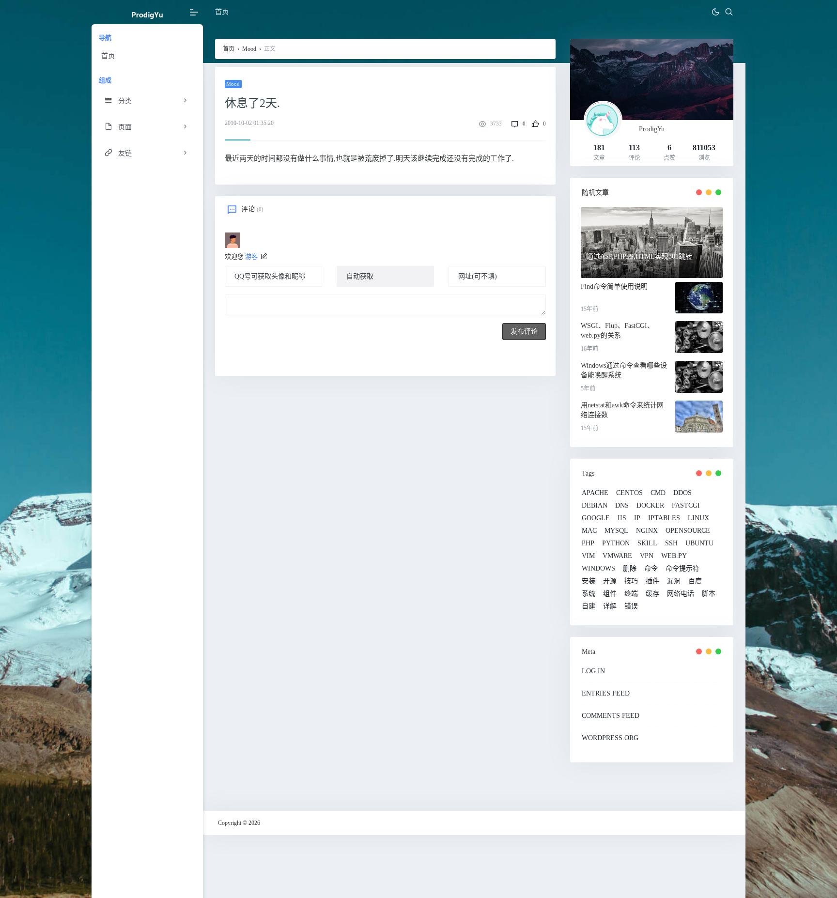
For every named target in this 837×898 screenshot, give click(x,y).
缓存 (652, 593)
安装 (588, 581)
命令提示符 (682, 568)
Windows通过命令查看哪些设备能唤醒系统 (624, 370)
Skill (647, 543)
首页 (108, 56)
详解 (610, 606)
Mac (589, 530)
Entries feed (606, 693)
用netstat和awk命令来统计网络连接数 (622, 410)
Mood (249, 49)
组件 (610, 593)
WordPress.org (610, 738)
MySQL (616, 530)
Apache (595, 493)
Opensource (688, 530)
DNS (622, 505)
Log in (593, 671)
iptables (664, 518)
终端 (631, 593)
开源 (610, 581)
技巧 (631, 581)
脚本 (708, 593)
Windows (598, 568)
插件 (652, 581)
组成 (105, 80)
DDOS (682, 493)
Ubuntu (699, 543)
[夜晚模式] (715, 12)
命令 (651, 568)
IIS (622, 518)
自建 (588, 606)
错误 (631, 606)
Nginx (647, 530)
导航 (105, 37)
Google (596, 518)
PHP (588, 543)
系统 (588, 593)
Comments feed (610, 715)
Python (616, 543)
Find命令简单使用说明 (614, 286)
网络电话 (680, 593)
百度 (695, 581)
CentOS (629, 493)
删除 (629, 568)
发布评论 (524, 331)
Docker (650, 505)
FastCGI (686, 505)
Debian (594, 505)
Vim (588, 556)
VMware (617, 556)
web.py (674, 556)
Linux (698, 518)
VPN (646, 556)
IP (637, 518)
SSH (671, 543)
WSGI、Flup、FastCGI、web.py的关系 (617, 330)
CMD (658, 493)
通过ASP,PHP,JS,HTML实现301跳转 (639, 256)
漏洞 (674, 581)
